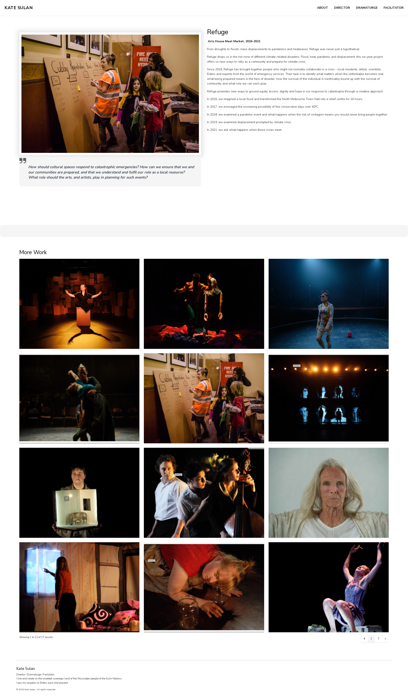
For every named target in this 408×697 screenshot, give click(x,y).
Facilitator (394, 8)
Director (342, 8)
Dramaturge (367, 8)
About (322, 8)
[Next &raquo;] (385, 638)
